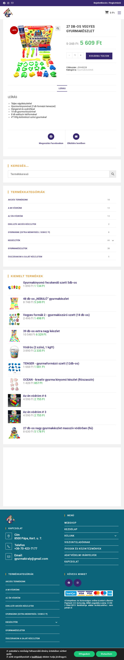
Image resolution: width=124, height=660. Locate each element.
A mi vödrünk (15, 208)
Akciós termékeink (18, 200)
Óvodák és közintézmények (82, 548)
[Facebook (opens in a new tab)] (4, 3)
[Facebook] (69, 583)
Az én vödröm (15, 216)
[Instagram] (77, 583)
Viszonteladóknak (77, 542)
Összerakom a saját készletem (25, 257)
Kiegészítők (14, 240)
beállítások (37, 656)
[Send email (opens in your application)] (12, 3)
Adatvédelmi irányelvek (80, 555)
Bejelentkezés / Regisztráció (107, 3)
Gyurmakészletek (85, 70)
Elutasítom (106, 653)
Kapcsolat (71, 561)
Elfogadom (84, 653)
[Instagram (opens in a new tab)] (8, 3)
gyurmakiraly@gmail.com (31, 558)
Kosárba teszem (99, 56)
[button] (57, 28)
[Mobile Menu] (118, 12)
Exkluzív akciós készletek (22, 224)
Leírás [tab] (62, 88)
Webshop (70, 523)
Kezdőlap (70, 529)
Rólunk (69, 535)
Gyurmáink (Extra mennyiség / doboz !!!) (29, 232)
